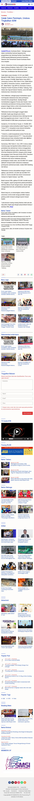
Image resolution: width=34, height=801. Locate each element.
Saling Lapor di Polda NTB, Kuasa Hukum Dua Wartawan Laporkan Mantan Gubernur (25, 720)
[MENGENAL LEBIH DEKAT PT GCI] (8, 608)
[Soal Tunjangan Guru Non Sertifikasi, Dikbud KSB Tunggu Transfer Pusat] (8, 318)
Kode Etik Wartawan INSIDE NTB (13, 792)
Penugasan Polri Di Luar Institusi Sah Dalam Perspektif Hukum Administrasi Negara (24, 540)
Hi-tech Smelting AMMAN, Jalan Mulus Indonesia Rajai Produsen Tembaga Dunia (25, 557)
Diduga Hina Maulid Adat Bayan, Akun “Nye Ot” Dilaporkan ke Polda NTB (21, 472)
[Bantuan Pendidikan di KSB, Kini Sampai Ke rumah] (25, 302)
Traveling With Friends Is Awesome (14, 671)
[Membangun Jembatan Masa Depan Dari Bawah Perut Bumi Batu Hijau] (8, 533)
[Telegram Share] (28, 274)
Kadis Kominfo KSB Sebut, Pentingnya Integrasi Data (25, 630)
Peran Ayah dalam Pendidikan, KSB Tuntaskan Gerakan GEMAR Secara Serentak (16, 213)
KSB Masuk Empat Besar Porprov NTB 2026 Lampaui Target (25, 501)
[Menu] (2, 4)
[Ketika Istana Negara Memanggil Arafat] (25, 566)
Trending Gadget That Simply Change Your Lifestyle (16, 665)
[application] (17, 431)
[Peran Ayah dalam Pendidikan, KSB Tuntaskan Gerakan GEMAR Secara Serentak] (8, 286)
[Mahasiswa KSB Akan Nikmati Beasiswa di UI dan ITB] (25, 286)
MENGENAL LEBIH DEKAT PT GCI (8, 614)
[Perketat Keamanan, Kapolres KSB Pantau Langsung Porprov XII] (25, 509)
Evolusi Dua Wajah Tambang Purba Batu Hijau (7, 589)
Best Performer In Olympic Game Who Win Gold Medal (18, 688)
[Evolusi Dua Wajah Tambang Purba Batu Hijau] (8, 582)
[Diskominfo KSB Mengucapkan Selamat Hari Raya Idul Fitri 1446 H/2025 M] (25, 608)
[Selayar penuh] (30, 439)
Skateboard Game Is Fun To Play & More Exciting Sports (18, 676)
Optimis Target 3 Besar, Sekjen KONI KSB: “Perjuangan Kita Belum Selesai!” (7, 516)
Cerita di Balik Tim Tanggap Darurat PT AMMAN (23, 589)
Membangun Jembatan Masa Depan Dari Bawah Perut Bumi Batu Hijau (8, 540)
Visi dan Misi (27, 792)
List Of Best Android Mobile (12, 660)
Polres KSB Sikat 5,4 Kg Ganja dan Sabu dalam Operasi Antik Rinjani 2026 (22, 479)
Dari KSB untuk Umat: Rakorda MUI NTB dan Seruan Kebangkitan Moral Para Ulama (8, 557)
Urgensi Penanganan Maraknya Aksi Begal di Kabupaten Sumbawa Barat (7, 573)
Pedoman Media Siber (25, 791)
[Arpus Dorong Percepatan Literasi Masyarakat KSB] (25, 640)
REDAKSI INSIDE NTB (13, 787)
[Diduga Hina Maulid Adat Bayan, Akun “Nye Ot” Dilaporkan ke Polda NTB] (5, 472)
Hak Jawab (6, 791)
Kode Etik (23, 787)
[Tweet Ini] (21, 274)
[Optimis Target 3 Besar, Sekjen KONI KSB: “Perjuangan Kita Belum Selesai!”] (8, 509)
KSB (4, 698)
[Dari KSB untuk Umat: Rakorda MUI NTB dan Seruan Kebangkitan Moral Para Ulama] (8, 550)
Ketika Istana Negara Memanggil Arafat (24, 572)
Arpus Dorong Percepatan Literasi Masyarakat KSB (25, 646)
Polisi (14, 698)
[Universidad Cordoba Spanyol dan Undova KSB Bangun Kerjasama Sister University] (8, 241)
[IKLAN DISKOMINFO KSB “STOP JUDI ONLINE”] (8, 640)
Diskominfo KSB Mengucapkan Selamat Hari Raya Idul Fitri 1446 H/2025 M (24, 615)
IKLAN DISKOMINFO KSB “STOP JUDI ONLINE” (7, 646)
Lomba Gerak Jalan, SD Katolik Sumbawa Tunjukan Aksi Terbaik (16, 229)
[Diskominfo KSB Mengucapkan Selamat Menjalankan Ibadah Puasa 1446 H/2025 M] (8, 624)
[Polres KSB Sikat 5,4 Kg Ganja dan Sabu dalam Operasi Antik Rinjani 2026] (5, 480)
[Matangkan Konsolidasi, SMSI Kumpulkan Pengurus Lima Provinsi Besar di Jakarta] (5, 465)
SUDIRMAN (7, 23)
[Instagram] (18, 782)
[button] (17, 431)
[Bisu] (28, 439)
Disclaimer (14, 791)
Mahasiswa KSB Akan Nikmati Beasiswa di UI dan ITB (15, 216)
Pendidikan (4, 15)
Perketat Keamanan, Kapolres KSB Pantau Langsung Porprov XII (24, 516)
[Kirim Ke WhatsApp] (31, 274)
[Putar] (3, 439)
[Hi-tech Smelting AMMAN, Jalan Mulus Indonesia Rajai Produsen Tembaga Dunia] (25, 550)
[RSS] (25, 782)
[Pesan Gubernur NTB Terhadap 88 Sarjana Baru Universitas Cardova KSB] (22, 241)
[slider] (16, 438)
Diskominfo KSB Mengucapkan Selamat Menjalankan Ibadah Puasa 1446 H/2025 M (7, 631)
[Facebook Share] (18, 274)
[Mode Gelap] (29, 4)
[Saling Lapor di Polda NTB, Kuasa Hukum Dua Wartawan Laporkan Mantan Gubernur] (25, 713)
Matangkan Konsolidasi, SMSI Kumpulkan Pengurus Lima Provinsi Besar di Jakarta (20, 464)
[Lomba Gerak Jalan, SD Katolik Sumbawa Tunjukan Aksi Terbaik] (25, 318)
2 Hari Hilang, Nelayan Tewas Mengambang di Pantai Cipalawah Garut (15, 744)
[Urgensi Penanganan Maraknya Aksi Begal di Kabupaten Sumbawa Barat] (8, 566)
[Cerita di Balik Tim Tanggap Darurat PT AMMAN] (25, 582)
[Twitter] (12, 782)
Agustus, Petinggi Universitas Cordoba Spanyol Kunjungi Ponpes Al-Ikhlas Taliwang (6, 265)
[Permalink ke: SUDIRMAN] (2, 24)
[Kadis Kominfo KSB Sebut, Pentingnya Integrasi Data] (25, 624)
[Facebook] (9, 782)
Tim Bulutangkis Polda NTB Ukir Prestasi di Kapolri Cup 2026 (7, 501)
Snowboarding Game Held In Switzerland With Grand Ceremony (17, 682)
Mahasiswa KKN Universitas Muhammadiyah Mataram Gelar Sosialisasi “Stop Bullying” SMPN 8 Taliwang (16, 219)
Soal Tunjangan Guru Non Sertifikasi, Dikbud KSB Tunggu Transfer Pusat (16, 225)
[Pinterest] (15, 782)
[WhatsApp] (21, 782)
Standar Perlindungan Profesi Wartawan (17, 789)
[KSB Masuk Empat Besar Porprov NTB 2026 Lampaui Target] (25, 494)
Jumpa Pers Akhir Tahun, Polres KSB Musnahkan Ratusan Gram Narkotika (17, 738)
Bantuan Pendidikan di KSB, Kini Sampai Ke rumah (15, 222)
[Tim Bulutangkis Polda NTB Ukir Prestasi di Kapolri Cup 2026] (8, 494)
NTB (9, 698)
